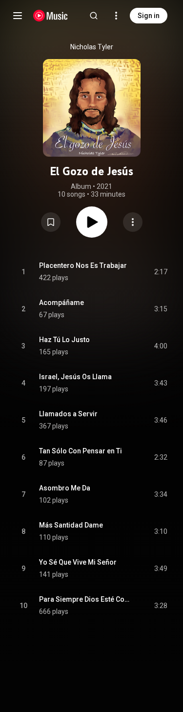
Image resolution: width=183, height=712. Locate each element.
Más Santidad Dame (71, 525)
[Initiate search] (94, 15)
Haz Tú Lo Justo (64, 340)
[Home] (50, 15)
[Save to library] (51, 222)
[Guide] (17, 15)
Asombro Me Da (64, 488)
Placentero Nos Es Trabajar (83, 265)
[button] (51, 222)
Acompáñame (61, 302)
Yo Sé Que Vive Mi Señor (78, 562)
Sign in (149, 16)
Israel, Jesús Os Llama (75, 377)
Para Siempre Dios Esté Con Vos (85, 599)
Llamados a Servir (68, 414)
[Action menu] (132, 222)
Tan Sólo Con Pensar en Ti (80, 451)
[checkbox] (160, 272)
